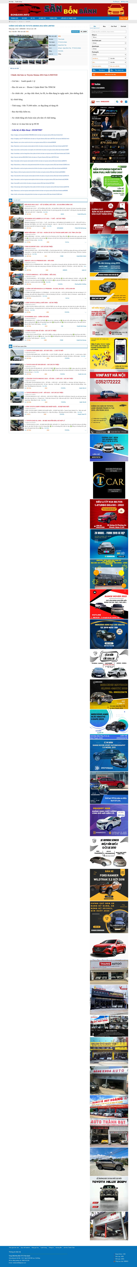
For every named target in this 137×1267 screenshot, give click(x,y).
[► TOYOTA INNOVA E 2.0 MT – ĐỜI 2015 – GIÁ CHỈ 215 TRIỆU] (17, 397)
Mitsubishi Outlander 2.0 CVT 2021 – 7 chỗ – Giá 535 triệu (45, 218)
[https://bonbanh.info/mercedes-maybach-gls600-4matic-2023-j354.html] (109, 694)
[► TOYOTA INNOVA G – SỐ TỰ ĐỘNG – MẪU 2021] (17, 279)
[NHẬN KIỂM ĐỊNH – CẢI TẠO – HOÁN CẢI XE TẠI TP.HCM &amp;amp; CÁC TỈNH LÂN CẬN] (17, 237)
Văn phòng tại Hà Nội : (15, 1258)
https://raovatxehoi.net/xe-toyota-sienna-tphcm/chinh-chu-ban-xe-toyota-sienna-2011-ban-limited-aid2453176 (40, 175)
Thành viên (53, 18)
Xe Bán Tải (42, 18)
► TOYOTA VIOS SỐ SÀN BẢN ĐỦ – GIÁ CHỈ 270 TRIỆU (42, 364)
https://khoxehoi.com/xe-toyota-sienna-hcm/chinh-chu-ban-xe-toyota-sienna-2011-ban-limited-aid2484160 (39, 168)
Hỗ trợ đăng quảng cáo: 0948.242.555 (19, 1260)
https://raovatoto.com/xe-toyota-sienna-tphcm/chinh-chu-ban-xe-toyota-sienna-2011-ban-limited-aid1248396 (39, 179)
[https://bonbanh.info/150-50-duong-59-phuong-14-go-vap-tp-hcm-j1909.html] (109, 480)
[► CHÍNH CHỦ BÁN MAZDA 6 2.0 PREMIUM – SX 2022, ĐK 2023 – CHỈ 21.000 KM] (17, 293)
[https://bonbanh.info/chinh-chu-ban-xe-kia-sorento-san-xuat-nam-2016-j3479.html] (109, 218)
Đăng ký (117, 1)
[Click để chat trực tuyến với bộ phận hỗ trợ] (117, 101)
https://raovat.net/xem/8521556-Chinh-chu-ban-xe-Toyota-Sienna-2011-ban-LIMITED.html (35, 157)
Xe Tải (33, 18)
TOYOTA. (28, 21)
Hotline (98, 101)
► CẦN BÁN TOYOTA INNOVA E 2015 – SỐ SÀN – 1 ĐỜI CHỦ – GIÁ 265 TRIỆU (49, 378)
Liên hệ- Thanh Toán (69, 1247)
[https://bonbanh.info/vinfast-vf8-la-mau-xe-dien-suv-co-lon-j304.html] (109, 788)
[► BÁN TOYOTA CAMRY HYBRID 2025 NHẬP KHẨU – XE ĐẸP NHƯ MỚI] (17, 411)
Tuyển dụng (18, 1)
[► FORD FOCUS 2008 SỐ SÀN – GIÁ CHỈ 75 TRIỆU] (17, 335)
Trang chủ (14, 18)
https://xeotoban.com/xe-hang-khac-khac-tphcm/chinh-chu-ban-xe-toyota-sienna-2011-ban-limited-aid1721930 (40, 153)
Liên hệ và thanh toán (68, 18)
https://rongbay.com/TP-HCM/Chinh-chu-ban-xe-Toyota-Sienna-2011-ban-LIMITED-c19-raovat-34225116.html (40, 138)
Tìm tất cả (101, 70)
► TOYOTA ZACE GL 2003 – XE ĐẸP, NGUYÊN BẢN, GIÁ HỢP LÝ (45, 420)
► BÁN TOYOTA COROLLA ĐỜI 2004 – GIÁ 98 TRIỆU (41, 302)
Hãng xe (94, 35)
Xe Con (21, 21)
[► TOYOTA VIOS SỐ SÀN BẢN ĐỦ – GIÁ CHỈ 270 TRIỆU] (17, 369)
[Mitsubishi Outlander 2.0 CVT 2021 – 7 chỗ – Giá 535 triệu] (17, 223)
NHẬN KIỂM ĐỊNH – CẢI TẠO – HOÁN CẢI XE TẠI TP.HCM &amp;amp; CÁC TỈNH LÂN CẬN (53, 232)
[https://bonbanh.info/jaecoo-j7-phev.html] (109, 134)
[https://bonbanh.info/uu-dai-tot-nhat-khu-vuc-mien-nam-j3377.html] (109, 253)
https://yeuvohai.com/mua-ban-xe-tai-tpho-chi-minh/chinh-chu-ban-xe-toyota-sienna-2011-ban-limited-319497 (40, 149)
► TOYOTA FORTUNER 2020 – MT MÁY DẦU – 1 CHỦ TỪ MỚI (44, 350)
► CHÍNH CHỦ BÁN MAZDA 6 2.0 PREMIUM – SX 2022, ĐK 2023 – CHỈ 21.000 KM (50, 288)
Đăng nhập (125, 1)
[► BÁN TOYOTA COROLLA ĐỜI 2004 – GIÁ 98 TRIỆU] (17, 307)
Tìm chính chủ (119, 70)
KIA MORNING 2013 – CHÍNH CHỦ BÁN (37, 316)
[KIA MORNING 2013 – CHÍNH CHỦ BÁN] (17, 321)
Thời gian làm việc (14, 1247)
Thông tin (51, 1247)
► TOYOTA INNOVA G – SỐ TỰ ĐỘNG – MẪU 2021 (40, 274)
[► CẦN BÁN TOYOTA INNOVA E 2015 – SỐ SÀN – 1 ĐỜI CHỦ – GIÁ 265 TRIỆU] (17, 383)
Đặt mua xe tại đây (110, 74)
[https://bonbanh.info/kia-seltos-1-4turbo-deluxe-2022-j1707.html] (109, 514)
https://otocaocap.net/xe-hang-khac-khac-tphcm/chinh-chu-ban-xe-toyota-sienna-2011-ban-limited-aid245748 (40, 187)
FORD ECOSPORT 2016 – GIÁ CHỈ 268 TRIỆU (39, 246)
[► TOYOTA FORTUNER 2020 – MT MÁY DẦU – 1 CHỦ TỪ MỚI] (17, 355)
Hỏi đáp (11, 1)
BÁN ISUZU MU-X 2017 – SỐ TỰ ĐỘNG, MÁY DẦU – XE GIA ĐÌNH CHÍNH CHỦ (49, 204)
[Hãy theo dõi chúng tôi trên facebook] (126, 101)
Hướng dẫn (59, 1247)
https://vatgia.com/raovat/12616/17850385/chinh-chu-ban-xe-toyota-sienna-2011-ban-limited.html (37, 135)
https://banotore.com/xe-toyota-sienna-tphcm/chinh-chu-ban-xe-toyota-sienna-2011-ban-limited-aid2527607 (39, 146)
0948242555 (105, 101)
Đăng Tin (123, 18)
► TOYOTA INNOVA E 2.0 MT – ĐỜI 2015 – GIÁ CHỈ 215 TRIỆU (44, 392)
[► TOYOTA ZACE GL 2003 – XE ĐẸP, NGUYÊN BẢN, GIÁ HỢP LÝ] (17, 425)
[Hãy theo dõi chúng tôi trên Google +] (121, 101)
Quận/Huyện (95, 46)
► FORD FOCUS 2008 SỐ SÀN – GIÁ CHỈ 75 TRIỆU (40, 330)
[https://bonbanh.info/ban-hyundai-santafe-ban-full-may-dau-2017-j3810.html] (109, 182)
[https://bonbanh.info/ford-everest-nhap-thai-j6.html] (109, 1162)
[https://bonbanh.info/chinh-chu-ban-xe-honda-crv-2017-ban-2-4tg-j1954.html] (109, 447)
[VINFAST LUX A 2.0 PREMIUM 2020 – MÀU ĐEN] (17, 265)
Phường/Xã (95, 52)
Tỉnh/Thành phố (96, 40)
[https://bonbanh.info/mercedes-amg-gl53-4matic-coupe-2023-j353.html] (109, 724)
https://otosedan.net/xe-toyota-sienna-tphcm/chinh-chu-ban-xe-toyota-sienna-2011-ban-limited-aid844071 (39, 161)
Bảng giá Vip (35, 1247)
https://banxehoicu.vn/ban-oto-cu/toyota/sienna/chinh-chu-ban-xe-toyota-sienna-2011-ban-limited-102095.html (40, 164)
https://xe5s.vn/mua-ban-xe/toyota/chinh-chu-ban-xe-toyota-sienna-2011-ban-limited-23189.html (36, 194)
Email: (11, 1262)
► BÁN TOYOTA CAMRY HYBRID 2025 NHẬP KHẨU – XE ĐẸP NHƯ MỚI (47, 406)
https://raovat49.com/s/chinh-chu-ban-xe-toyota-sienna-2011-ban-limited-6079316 (32, 183)
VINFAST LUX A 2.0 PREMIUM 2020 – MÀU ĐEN (39, 260)
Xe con (24, 18)
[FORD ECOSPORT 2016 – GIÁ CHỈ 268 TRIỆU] (17, 251)
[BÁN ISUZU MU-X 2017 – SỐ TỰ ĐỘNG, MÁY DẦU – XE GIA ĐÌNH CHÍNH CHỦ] (17, 209)
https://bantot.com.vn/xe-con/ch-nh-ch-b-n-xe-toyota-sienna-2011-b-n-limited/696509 (33, 142)
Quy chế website (25, 1247)
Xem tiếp (45, 212)
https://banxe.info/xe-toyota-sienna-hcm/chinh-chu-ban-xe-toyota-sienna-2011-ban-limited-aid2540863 (38, 172)
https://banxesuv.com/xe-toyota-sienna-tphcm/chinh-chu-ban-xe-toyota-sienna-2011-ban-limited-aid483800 (39, 190)
